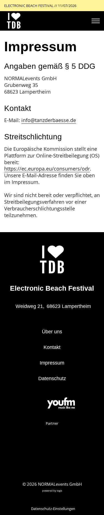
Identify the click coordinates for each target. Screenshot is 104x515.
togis (59, 490)
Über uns (52, 331)
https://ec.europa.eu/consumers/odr (47, 168)
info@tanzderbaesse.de (48, 120)
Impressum (52, 363)
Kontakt (52, 347)
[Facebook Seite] (29, 404)
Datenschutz (52, 378)
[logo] (14, 21)
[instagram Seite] (38, 404)
